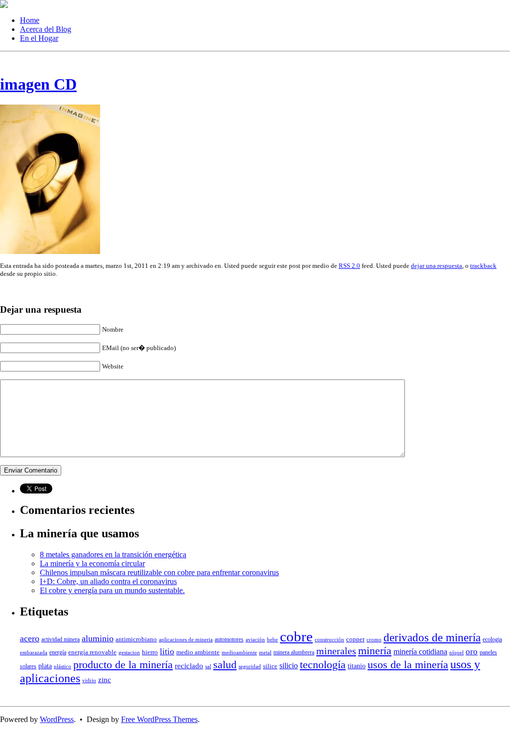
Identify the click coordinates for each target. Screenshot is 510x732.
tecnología (323, 665)
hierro (150, 652)
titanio (357, 666)
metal (265, 652)
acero (29, 638)
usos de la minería (408, 665)
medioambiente (239, 652)
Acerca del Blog (45, 29)
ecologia (492, 639)
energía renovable (92, 652)
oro (472, 651)
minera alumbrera (293, 652)
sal (208, 666)
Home (29, 20)
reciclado (189, 666)
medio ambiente (198, 652)
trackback (483, 265)
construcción (329, 639)
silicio (288, 665)
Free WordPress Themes (159, 719)
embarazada (33, 652)
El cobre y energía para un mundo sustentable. (112, 590)
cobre (296, 636)
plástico (62, 666)
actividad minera (60, 639)
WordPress (57, 719)
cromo (374, 639)
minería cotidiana (420, 651)
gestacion (129, 652)
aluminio (98, 638)
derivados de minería (432, 637)
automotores (229, 639)
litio (167, 651)
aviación (255, 639)
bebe (272, 639)
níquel (456, 652)
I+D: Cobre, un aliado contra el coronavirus (108, 581)
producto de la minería (123, 665)
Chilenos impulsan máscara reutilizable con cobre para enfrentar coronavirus (159, 572)
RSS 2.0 (349, 265)
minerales (336, 650)
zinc (104, 679)
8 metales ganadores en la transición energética (113, 554)
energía (57, 652)
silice (270, 666)
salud (225, 665)
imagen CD (38, 84)
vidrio (89, 680)
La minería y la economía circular (92, 563)
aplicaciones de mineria (186, 639)
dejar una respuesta (436, 265)
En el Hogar (39, 38)
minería (374, 651)
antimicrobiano (136, 639)
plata (45, 666)
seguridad (250, 666)
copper (355, 639)
